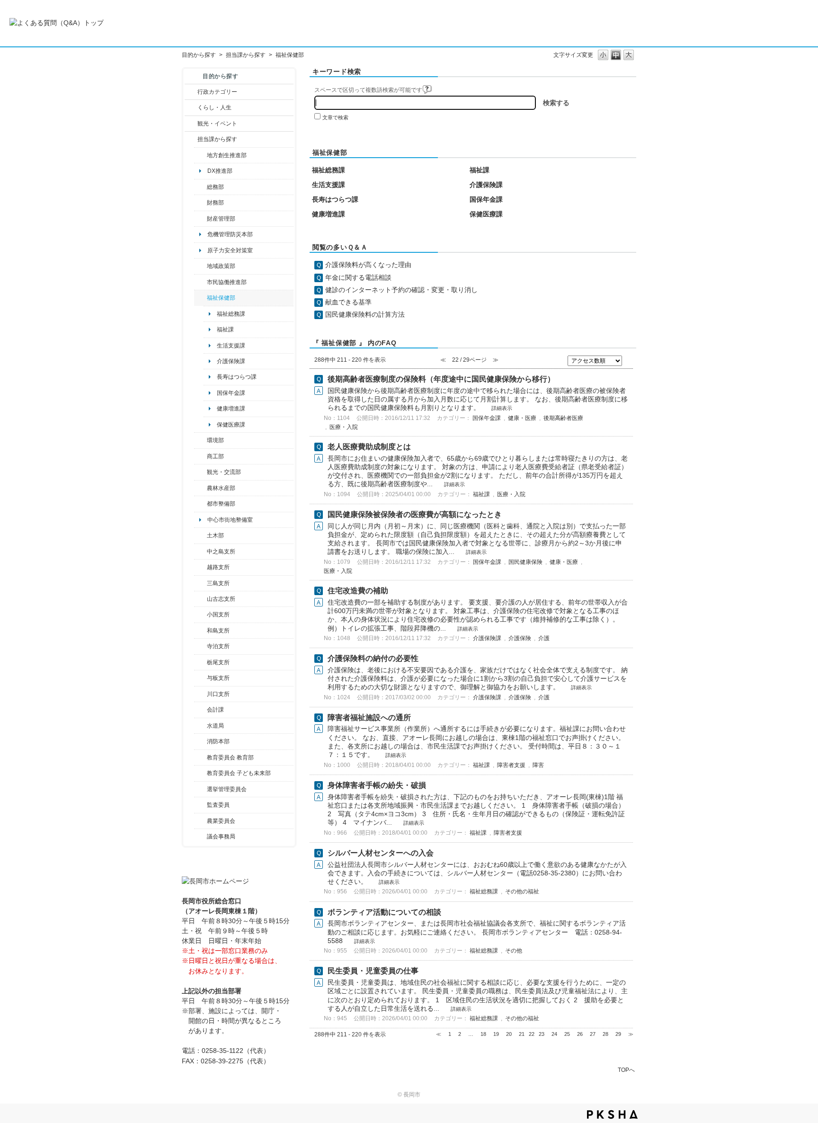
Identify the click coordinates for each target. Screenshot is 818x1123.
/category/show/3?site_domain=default (191, 92)
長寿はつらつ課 (237, 377)
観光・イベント (217, 123)
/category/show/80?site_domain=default (200, 662)
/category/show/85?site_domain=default (200, 741)
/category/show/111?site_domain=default (200, 789)
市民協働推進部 (227, 282)
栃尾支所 (218, 662)
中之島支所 (221, 551)
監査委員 (218, 805)
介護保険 (519, 638)
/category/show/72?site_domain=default (200, 202)
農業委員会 (221, 821)
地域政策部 (221, 266)
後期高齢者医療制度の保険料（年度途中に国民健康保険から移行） (441, 379)
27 (593, 1034)
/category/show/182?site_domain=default (200, 503)
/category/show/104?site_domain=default (200, 266)
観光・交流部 (224, 472)
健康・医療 (522, 418)
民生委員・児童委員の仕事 (373, 971)
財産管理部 (221, 218)
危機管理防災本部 (230, 234)
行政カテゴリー (217, 92)
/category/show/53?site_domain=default (200, 583)
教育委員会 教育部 (230, 757)
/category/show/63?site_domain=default (200, 646)
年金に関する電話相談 (358, 277)
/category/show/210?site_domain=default (200, 709)
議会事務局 (221, 836)
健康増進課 (231, 408)
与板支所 (218, 678)
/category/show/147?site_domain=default (200, 726)
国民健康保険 (525, 562)
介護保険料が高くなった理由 (368, 264)
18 (483, 1034)
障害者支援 (511, 765)
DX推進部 (219, 171)
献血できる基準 (348, 302)
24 (554, 1034)
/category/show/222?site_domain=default (200, 821)
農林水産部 (221, 488)
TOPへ (626, 1070)
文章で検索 (335, 117)
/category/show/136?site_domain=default (200, 678)
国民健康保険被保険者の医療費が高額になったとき (415, 514)
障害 (538, 765)
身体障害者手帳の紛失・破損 (377, 785)
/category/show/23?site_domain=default (200, 440)
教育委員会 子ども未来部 (239, 773)
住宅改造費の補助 (358, 591)
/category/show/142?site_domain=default (200, 567)
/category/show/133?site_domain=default (200, 694)
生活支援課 (231, 345)
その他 (513, 950)
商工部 (215, 456)
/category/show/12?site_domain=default (191, 107)
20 (509, 1034)
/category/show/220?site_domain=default (200, 805)
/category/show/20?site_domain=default (200, 472)
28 (605, 1034)
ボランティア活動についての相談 (384, 912)
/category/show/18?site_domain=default (191, 123)
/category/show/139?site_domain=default (200, 630)
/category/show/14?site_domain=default (200, 298)
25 (567, 1034)
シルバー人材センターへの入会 (381, 853)
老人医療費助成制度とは (369, 447)
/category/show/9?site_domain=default (191, 139)
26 (580, 1034)
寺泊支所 (218, 646)
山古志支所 (221, 599)
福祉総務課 (231, 314)
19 (496, 1034)
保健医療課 (231, 424)
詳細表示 (501, 408)
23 (541, 1034)
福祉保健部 (221, 297)
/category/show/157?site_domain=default (200, 836)
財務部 (215, 202)
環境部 (215, 440)
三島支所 (218, 583)
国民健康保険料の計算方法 (365, 314)
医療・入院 (343, 427)
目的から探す (199, 55)
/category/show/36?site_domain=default (200, 456)
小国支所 (218, 614)
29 (618, 1034)
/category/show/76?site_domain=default (200, 488)
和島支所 (218, 630)
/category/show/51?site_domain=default (200, 773)
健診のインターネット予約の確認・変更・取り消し (401, 290)
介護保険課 (231, 361)
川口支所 (218, 694)
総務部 (215, 187)
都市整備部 (221, 503)
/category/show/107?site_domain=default (200, 551)
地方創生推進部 (227, 155)
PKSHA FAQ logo (612, 1114)
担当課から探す (246, 55)
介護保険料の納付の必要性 (373, 658)
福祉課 (225, 329)
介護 (544, 638)
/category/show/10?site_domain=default (200, 187)
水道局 (215, 725)
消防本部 (218, 741)
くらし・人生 (214, 107)
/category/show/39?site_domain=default (200, 757)
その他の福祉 (522, 891)
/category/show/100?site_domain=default (200, 155)
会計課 (215, 709)
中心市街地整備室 (230, 520)
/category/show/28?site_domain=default (200, 535)
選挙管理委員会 (227, 789)
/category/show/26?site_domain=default (200, 282)
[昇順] (629, 359)
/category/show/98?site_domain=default (200, 599)
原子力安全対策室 (230, 250)
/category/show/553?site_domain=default (200, 218)
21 (522, 1034)
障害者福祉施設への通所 (369, 717)
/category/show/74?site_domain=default (200, 614)
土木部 (215, 535)
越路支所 (218, 567)
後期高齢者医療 (563, 418)
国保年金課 (231, 393)
